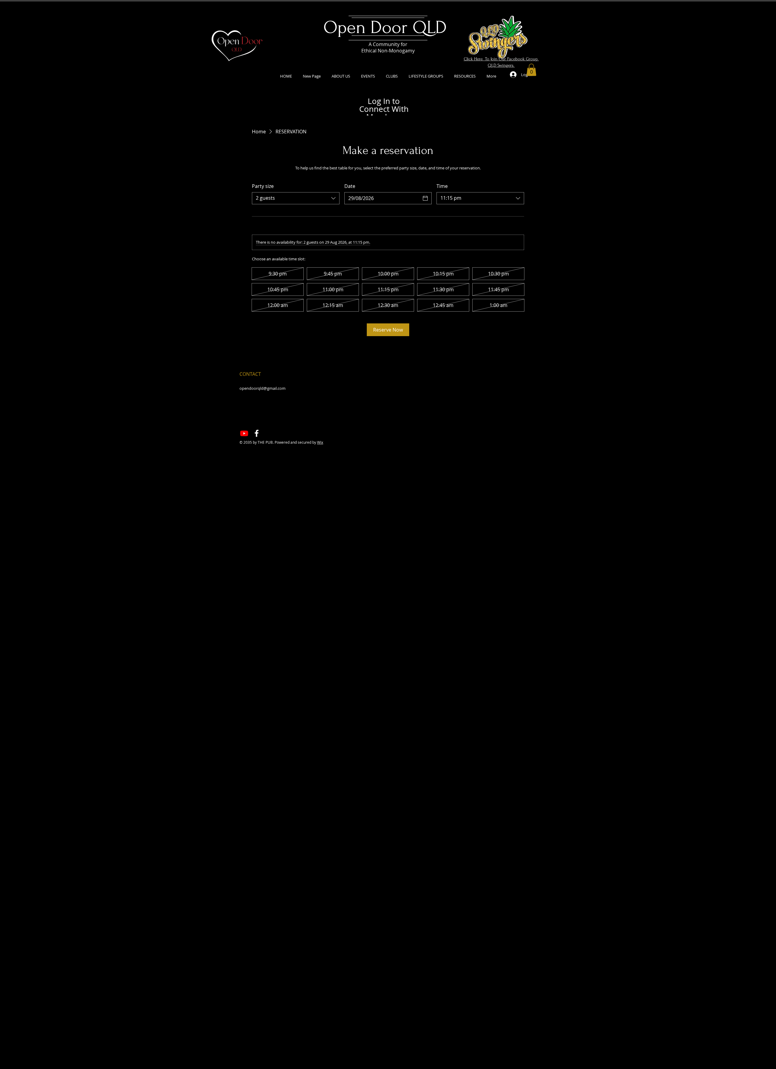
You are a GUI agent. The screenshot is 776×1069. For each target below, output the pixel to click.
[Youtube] (244, 433)
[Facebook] (256, 433)
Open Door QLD (387, 27)
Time (442, 186)
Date (349, 186)
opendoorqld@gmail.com (262, 388)
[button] (531, 70)
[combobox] (296, 198)
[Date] (425, 198)
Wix (320, 442)
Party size (263, 186)
